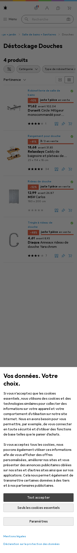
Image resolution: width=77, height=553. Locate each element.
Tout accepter (38, 497)
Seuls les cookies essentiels (38, 508)
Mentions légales (14, 536)
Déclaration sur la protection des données (31, 544)
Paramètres (38, 521)
